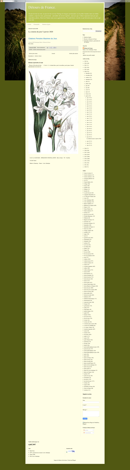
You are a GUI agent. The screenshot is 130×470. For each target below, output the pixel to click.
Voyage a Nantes (87, 230)
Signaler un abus (87, 394)
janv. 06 (89, 134)
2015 (85, 156)
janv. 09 (89, 128)
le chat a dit (86, 322)
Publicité (86, 218)
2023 (85, 65)
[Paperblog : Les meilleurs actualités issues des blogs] (66, 452)
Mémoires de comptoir (89, 205)
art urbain (86, 246)
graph (85, 313)
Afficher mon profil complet (89, 55)
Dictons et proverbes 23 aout (35, 63)
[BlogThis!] (51, 47)
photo (85, 356)
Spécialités (86, 225)
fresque (85, 304)
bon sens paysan (87, 253)
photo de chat (87, 359)
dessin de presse (87, 277)
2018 (85, 150)
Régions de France (88, 219)
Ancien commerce (88, 175)
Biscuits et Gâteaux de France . (90, 39)
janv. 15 (89, 120)
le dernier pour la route (89, 323)
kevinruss (65, 460)
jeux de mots (87, 318)
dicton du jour (87, 288)
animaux (86, 243)
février (87, 94)
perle (85, 354)
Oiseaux (85, 212)
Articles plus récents (33, 53)
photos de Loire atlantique (89, 370)
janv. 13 (89, 124)
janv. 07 (89, 132)
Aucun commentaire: (41, 47)
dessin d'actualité (87, 275)
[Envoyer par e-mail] (50, 47)
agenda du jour (87, 237)
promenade (86, 377)
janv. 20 (89, 116)
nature (85, 338)
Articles (86, 430)
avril (87, 89)
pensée (44, 49)
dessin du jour (87, 279)
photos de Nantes (87, 372)
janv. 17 (89, 118)
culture (85, 268)
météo (85, 336)
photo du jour (87, 366)
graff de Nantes (87, 311)
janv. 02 (89, 143)
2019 (85, 148)
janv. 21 (89, 114)
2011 (85, 165)
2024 (85, 63)
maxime (85, 332)
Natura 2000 (32, 454)
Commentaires (88, 432)
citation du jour (39, 49)
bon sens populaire (88, 255)
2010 (85, 167)
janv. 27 (89, 104)
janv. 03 (89, 141)
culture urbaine (87, 270)
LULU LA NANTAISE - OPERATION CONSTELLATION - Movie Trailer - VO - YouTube (50, 157)
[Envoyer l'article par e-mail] (47, 47)
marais (85, 331)
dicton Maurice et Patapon (89, 286)
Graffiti (85, 187)
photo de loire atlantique (89, 365)
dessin (85, 271)
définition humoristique (89, 298)
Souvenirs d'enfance (88, 223)
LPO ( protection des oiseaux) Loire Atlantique (40, 452)
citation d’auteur (87, 262)
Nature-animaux (87, 210)
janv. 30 (89, 97)
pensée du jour (87, 348)
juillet (87, 83)
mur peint (86, 334)
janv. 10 (89, 126)
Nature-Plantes (87, 209)
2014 (85, 158)
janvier (87, 96)
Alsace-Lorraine (87, 173)
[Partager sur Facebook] (54, 47)
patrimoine (86, 341)
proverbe (86, 379)
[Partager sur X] (53, 47)
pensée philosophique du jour (90, 347)
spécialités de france (88, 386)
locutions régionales (88, 329)
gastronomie (86, 305)
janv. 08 (89, 130)
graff (85, 307)
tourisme (86, 390)
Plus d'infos (31, 43)
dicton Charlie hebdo (88, 284)
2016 (85, 154)
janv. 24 (89, 110)
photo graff (86, 368)
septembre (88, 79)
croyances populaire (88, 266)
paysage (85, 343)
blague (85, 250)
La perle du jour (87, 193)
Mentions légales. (46, 24)
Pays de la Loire (87, 214)
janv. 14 (89, 122)
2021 (85, 69)
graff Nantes (86, 309)
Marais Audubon (87, 203)
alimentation (86, 239)
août (87, 81)
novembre (88, 75)
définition (86, 296)
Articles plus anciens (73, 53)
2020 (85, 71)
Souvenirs (86, 221)
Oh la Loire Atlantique (34, 456)
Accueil (29, 24)
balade (85, 248)
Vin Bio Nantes (33, 160)
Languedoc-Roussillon (89, 194)
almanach (86, 241)
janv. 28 (89, 102)
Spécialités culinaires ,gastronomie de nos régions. (92, 41)
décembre (88, 73)
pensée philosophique (88, 350)
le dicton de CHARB (88, 325)
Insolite (85, 191)
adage (85, 234)
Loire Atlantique (87, 200)
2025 (85, 61)
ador (85, 236)
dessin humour (87, 273)
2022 (85, 67)
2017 (85, 152)
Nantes (85, 207)
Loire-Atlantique (87, 201)
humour (85, 314)
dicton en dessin (87, 291)
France (85, 185)
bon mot (86, 252)
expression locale (87, 302)
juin (87, 85)
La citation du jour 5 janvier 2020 (40, 31)
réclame (85, 383)
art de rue (86, 245)
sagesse (85, 384)
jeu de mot (86, 316)
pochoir (85, 374)
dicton (85, 280)
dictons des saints (87, 295)
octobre (87, 77)
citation (34, 49)
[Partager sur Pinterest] (55, 47)
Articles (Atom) (38, 56)
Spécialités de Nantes (88, 227)
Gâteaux (86, 189)
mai (87, 87)
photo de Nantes (87, 357)
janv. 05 (89, 136)
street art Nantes (87, 388)
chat (85, 257)
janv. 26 (89, 106)
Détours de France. (42, 7)
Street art (86, 228)
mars (87, 92)
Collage (85, 184)
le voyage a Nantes (88, 327)
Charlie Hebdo (87, 182)
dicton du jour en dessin (89, 289)
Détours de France (88, 48)
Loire (85, 198)
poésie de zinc (87, 375)
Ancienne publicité (88, 178)
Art (85, 180)
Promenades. (37, 24)
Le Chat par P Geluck (88, 196)
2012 (85, 162)
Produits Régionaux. (88, 216)
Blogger (74, 460)
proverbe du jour (87, 381)
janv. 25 (89, 108)
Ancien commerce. (88, 176)
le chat (85, 320)
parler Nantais (87, 340)
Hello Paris (32, 451)
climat (85, 264)
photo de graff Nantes (88, 363)
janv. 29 (89, 99)
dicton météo (87, 282)
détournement (87, 300)
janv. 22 (89, 112)
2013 (85, 160)
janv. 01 (89, 145)
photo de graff (87, 361)
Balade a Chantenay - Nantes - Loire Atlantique (40, 163)
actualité (86, 232)
